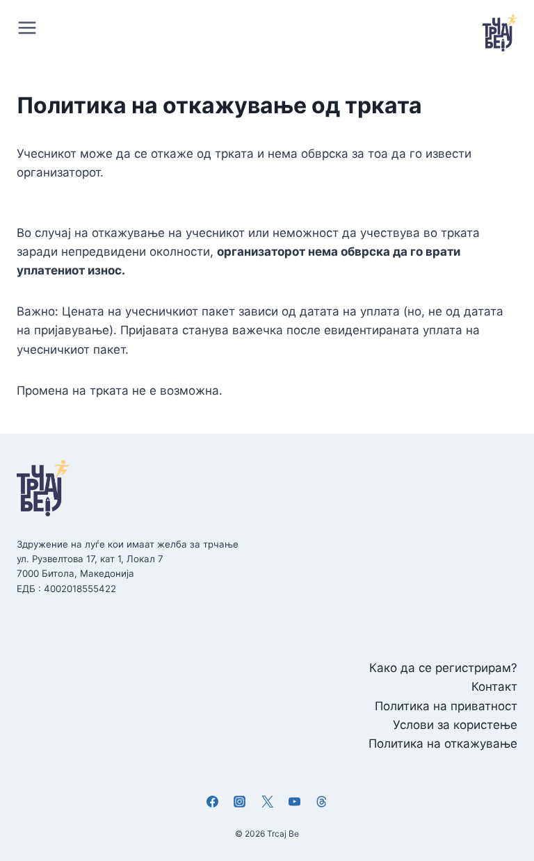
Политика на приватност (446, 706)
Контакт (494, 687)
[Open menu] (30, 27)
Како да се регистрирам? (443, 668)
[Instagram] (240, 801)
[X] (267, 801)
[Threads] (321, 801)
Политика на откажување (443, 744)
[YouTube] (294, 801)
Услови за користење (455, 725)
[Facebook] (213, 801)
